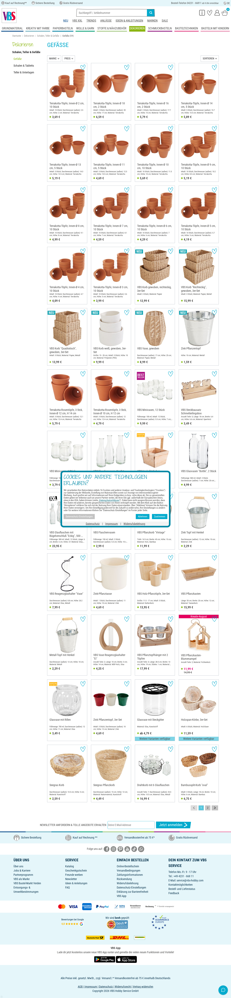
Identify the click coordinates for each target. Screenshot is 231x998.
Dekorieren (29, 35)
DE (228, 3)
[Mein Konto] (217, 12)
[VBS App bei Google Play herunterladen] (105, 959)
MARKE (53, 58)
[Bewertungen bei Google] (72, 922)
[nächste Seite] (215, 807)
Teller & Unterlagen (24, 72)
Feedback (173, 893)
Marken (152, 20)
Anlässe (106, 20)
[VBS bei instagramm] (113, 848)
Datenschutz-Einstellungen (131, 887)
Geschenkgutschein (76, 870)
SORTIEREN (208, 58)
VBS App (121, 896)
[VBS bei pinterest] (120, 848)
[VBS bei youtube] (127, 848)
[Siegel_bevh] (117, 924)
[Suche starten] (151, 13)
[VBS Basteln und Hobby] (9, 15)
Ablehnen (142, 516)
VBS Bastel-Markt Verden (27, 883)
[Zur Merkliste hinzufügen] (83, 67)
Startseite (16, 35)
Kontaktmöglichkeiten (180, 884)
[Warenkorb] (224, 12)
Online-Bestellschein (128, 866)
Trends (91, 20)
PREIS (67, 58)
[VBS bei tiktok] (134, 848)
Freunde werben (74, 874)
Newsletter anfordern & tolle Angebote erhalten (73, 825)
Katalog (69, 866)
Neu (65, 20)
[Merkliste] (209, 12)
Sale (165, 20)
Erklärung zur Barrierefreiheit (132, 891)
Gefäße (18, 58)
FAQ (67, 887)
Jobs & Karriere (22, 870)
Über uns (18, 866)
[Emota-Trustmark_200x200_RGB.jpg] (160, 922)
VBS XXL (77, 20)
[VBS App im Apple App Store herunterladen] (126, 959)
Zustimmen (159, 516)
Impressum (111, 523)
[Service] (202, 12)
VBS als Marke (22, 879)
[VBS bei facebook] (106, 848)
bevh (118, 917)
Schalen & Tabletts (24, 65)
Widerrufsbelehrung (127, 883)
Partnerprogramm (23, 874)
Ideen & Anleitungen (129, 20)
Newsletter (71, 879)
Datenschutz (93, 523)
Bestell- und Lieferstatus (181, 889)
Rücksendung (124, 879)
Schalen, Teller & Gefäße (48, 35)
